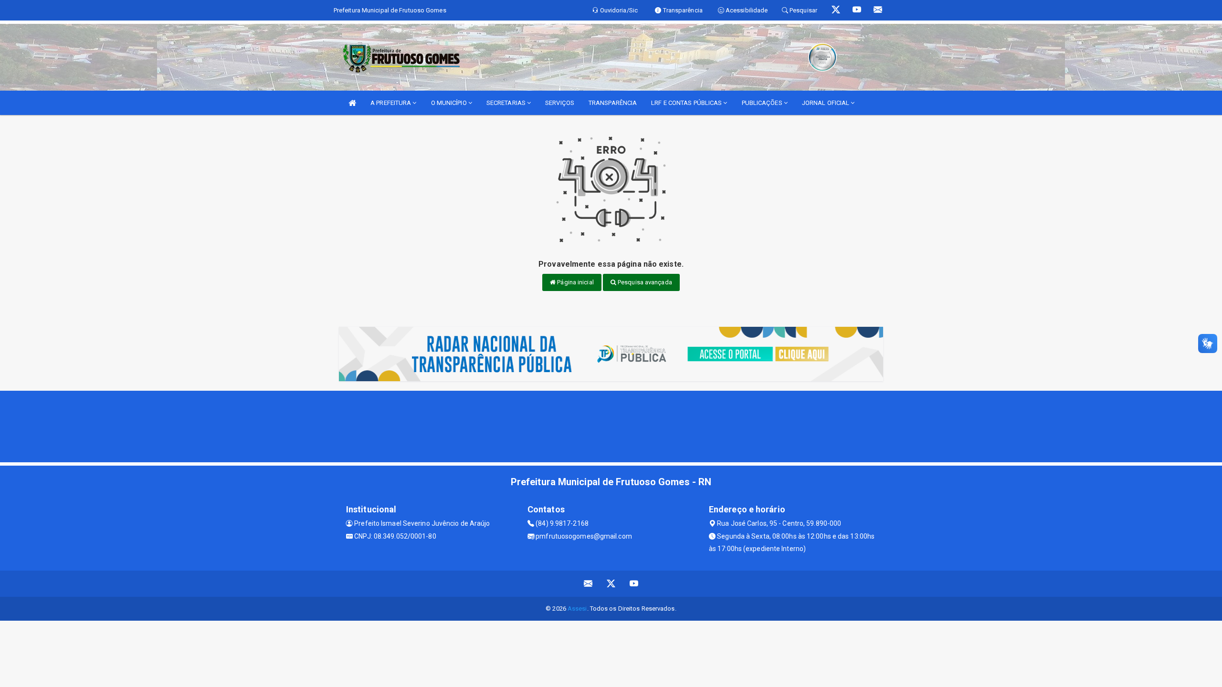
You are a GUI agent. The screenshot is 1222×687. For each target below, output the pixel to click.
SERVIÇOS (559, 102)
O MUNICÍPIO (449, 102)
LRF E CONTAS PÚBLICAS (687, 102)
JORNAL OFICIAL (826, 102)
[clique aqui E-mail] (588, 583)
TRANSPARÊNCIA (613, 102)
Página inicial (575, 282)
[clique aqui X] (611, 583)
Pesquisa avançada (644, 282)
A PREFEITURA (391, 102)
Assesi (577, 608)
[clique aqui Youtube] (634, 583)
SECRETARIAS (506, 102)
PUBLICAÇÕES (763, 102)
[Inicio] (352, 103)
